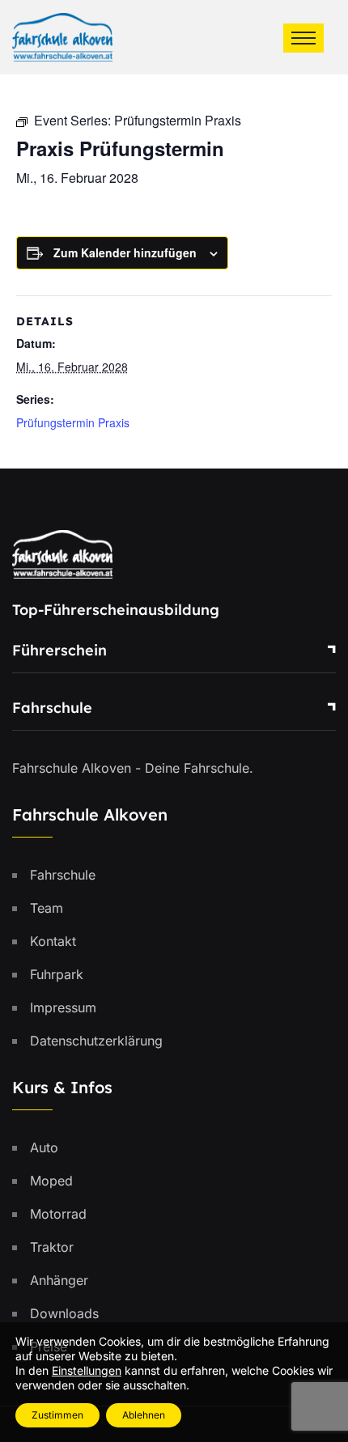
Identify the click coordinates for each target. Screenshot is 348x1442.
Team (46, 908)
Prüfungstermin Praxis (72, 422)
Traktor (52, 1247)
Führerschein (59, 650)
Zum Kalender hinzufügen (125, 252)
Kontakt (53, 941)
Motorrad (58, 1214)
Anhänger (59, 1280)
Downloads (64, 1313)
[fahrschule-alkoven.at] (62, 36)
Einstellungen (86, 1370)
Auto (44, 1147)
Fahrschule (52, 707)
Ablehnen (143, 1415)
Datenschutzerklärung (96, 1041)
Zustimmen (57, 1415)
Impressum (63, 1007)
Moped (51, 1181)
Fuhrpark (56, 974)
